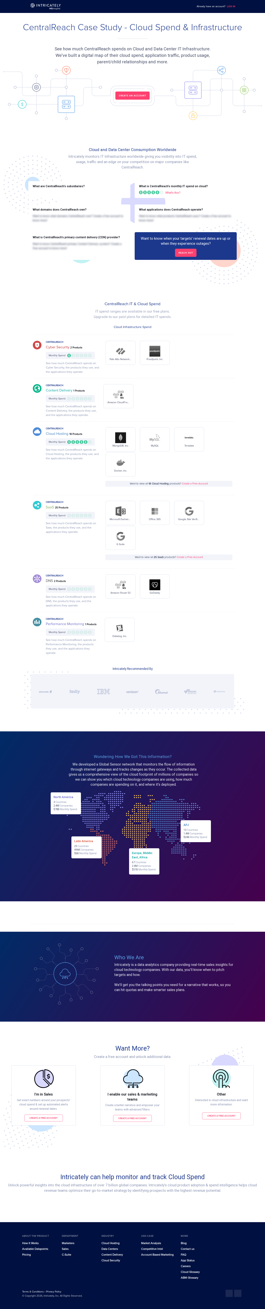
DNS (50, 581)
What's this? (172, 192)
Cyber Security (58, 347)
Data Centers (109, 1248)
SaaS (50, 507)
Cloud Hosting (57, 434)
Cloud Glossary (190, 1272)
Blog (184, 1243)
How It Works (30, 1243)
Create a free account (43, 1118)
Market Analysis (151, 1243)
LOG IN (231, 6)
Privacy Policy (53, 1291)
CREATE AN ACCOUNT (132, 95)
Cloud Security (110, 1260)
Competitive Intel (152, 1248)
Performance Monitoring (65, 624)
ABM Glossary (189, 1277)
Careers (186, 1266)
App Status (188, 1260)
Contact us (187, 1248)
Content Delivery (59, 390)
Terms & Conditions (33, 1291)
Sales (65, 1248)
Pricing (26, 1254)
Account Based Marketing (157, 1254)
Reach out (185, 252)
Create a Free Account (195, 483)
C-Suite (66, 1254)
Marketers (68, 1243)
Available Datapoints (35, 1248)
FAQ (183, 1254)
